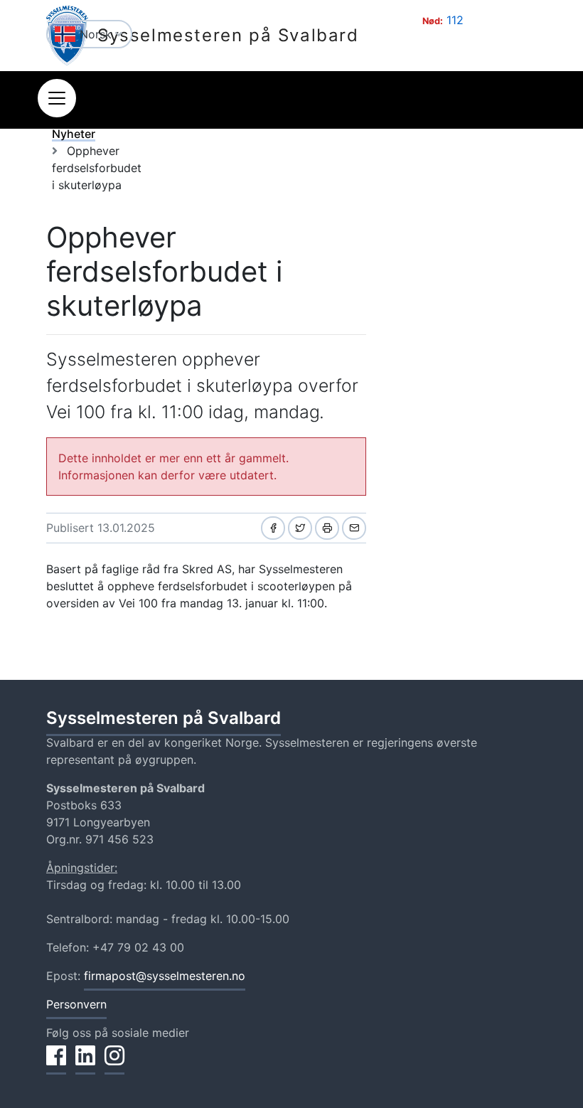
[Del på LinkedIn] (85, 1064)
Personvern (76, 1004)
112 (455, 20)
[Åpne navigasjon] (57, 98)
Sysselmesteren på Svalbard (228, 35)
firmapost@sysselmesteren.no (164, 976)
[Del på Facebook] (273, 528)
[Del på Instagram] (114, 1064)
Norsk (97, 34)
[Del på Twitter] (300, 528)
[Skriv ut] (327, 528)
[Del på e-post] (354, 528)
